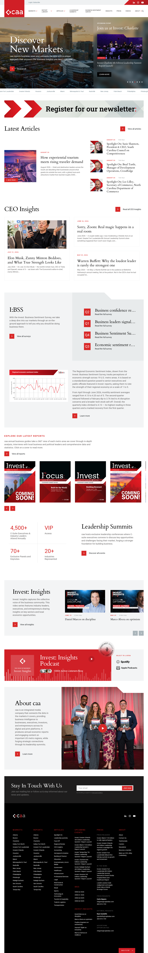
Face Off (57, 841)
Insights (109, 11)
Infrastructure (58, 873)
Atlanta (15, 835)
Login (30, 2)
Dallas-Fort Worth (19, 844)
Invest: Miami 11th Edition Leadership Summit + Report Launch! (83, 847)
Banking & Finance (60, 856)
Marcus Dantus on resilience (81, 934)
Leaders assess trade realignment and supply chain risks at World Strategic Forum (105, 886)
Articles (59, 11)
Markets (31, 11)
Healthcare (57, 870)
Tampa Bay (16, 889)
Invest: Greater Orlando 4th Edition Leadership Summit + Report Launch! (83, 840)
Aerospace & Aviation (61, 853)
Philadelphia (116, 91)
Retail (56, 888)
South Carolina (18, 886)
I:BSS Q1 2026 (79, 895)
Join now (127, 788)
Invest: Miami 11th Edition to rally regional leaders (105, 839)
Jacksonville (36, 91)
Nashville (77, 91)
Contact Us (122, 838)
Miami (48, 91)
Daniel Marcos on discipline (80, 915)
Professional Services (61, 876)
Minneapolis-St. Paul (62, 91)
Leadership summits (74, 11)
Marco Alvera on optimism (83, 919)
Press (119, 11)
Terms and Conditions (97, 792)
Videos (128, 11)
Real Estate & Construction (58, 884)
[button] (12, 508)
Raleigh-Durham (18, 880)
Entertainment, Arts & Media (61, 863)
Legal (56, 879)
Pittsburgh (129, 91)
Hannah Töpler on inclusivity (81, 929)
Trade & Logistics (60, 902)
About (137, 11)
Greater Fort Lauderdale (21, 847)
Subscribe (36, 2)
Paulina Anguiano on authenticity (82, 923)
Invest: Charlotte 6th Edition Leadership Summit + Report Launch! (83, 862)
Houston (24, 91)
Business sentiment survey (93, 11)
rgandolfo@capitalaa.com (106, 916)
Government (58, 867)
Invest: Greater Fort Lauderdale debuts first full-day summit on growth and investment (106, 856)
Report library (45, 11)
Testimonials (123, 841)
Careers (121, 844)
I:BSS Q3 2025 (79, 901)
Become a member (125, 850)
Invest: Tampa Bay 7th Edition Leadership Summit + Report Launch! (83, 854)
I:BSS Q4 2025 (79, 898)
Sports (56, 891)
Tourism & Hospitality (61, 899)
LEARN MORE (104, 78)
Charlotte (16, 841)
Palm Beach (103, 91)
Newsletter (122, 847)
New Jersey (90, 91)
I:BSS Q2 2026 (79, 892)
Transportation (59, 905)
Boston (15, 838)
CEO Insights (58, 847)
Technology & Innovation (58, 895)
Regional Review (59, 844)
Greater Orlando (9, 91)
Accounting (58, 850)
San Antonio (17, 883)
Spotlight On (58, 835)
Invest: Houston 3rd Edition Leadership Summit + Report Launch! (83, 877)
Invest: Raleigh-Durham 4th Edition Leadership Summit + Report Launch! (83, 869)
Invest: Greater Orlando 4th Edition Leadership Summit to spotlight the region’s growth (105, 846)
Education (57, 859)
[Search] (143, 11)
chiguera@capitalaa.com (105, 901)
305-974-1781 (101, 904)
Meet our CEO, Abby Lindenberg (125, 854)
